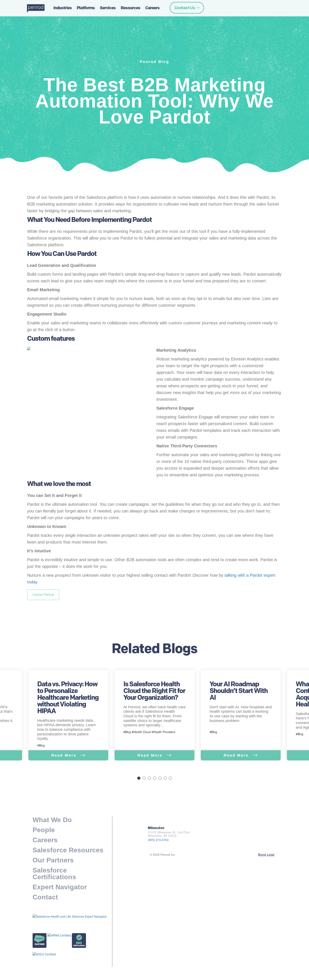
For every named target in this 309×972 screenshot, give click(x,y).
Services (108, 7)
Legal (270, 854)
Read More (64, 755)
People (44, 830)
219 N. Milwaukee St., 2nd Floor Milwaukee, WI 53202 (169, 834)
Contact (45, 897)
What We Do (52, 820)
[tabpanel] (154, 715)
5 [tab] (159, 778)
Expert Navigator (60, 887)
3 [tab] (149, 778)
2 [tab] (144, 778)
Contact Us (185, 7)
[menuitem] (40, 8)
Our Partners (53, 860)
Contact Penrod (43, 595)
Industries (62, 7)
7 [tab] (170, 778)
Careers (152, 7)
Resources (130, 7)
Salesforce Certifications (54, 873)
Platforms (86, 7)
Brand (262, 854)
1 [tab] (138, 778)
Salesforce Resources (68, 850)
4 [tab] (154, 778)
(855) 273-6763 (158, 840)
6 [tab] (165, 778)
